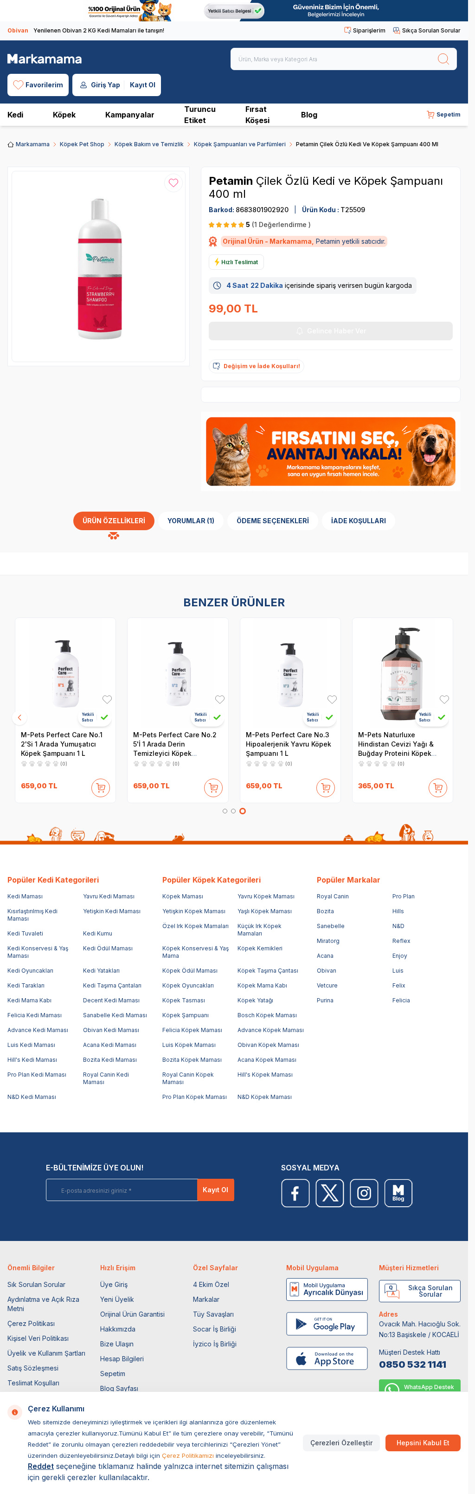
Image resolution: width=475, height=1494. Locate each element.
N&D (398, 925)
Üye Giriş (114, 1284)
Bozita (325, 911)
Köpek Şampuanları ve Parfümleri (240, 144)
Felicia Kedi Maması (34, 1015)
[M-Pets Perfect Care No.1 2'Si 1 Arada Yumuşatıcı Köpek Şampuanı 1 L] (65, 673)
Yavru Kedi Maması (109, 896)
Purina (325, 1000)
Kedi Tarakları (26, 985)
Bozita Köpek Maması (192, 1059)
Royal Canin (333, 896)
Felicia (401, 1000)
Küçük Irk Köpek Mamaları (260, 929)
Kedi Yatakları (101, 970)
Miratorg (328, 940)
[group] (98, 266)
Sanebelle (331, 925)
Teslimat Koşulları (33, 1383)
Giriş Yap (105, 85)
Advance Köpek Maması (271, 1029)
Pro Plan (403, 896)
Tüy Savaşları (213, 1314)
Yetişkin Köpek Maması (193, 911)
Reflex (401, 940)
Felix (398, 985)
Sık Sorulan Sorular (36, 1284)
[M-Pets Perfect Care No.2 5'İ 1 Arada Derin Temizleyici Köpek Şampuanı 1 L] (178, 673)
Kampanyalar (129, 114)
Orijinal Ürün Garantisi (132, 1314)
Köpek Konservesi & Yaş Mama (195, 952)
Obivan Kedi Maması (111, 1029)
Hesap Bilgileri (122, 1359)
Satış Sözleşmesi (32, 1368)
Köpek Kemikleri (260, 948)
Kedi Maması (25, 896)
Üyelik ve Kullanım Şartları (46, 1353)
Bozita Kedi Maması (110, 1059)
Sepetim (112, 1373)
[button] (225, 811)
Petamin (232, 181)
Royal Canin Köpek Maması (188, 1078)
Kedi (15, 114)
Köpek (64, 114)
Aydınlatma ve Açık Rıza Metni (43, 1303)
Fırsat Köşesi (257, 114)
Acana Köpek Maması (267, 1059)
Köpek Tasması (183, 1000)
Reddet (41, 1466)
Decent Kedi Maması (111, 1000)
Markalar (206, 1299)
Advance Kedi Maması (37, 1029)
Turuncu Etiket (200, 114)
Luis (398, 970)
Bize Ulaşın (117, 1344)
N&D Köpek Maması (265, 1096)
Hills (398, 911)
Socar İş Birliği (214, 1329)
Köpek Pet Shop (82, 144)
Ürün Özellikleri (114, 521)
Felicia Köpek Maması (192, 1029)
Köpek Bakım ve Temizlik (149, 144)
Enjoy (399, 955)
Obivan (326, 970)
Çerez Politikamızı (188, 1455)
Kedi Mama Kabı (29, 1000)
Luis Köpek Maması (189, 1044)
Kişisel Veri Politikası (38, 1338)
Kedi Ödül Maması (108, 948)
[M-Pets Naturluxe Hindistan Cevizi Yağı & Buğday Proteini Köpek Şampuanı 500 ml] (403, 673)
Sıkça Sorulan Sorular (431, 30)
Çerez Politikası (31, 1323)
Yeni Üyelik (117, 1299)
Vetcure (327, 985)
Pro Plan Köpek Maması (194, 1096)
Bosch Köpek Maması (267, 1015)
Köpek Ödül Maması (190, 970)
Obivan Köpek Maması (268, 1044)
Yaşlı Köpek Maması (265, 911)
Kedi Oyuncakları (30, 970)
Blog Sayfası (119, 1388)
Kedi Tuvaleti (25, 933)
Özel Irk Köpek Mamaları (195, 925)
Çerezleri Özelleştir (341, 1443)
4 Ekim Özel (211, 1284)
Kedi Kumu (97, 933)
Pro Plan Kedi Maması (36, 1074)
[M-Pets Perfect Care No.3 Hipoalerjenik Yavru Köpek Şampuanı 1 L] (290, 673)
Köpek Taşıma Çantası (268, 970)
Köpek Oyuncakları (188, 985)
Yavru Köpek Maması (266, 896)
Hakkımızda (117, 1329)
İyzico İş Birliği (215, 1344)
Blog (309, 114)
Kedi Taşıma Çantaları (112, 985)
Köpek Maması (182, 896)
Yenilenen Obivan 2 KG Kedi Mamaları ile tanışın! (85, 30)
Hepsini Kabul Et (423, 1443)
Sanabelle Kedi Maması (115, 1015)
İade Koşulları (358, 521)
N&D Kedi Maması (31, 1096)
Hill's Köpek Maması (265, 1074)
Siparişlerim (369, 30)
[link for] (234, 10)
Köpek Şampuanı (185, 1015)
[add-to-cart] (100, 786)
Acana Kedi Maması (109, 1044)
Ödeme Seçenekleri (273, 521)
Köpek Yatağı (255, 1000)
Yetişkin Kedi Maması (112, 911)
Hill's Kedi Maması (32, 1059)
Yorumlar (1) (190, 521)
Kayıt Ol (142, 85)
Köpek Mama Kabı (262, 985)
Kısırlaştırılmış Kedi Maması (32, 915)
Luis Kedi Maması (31, 1044)
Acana (325, 955)
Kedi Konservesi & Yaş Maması (37, 952)
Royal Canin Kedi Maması (106, 1078)
